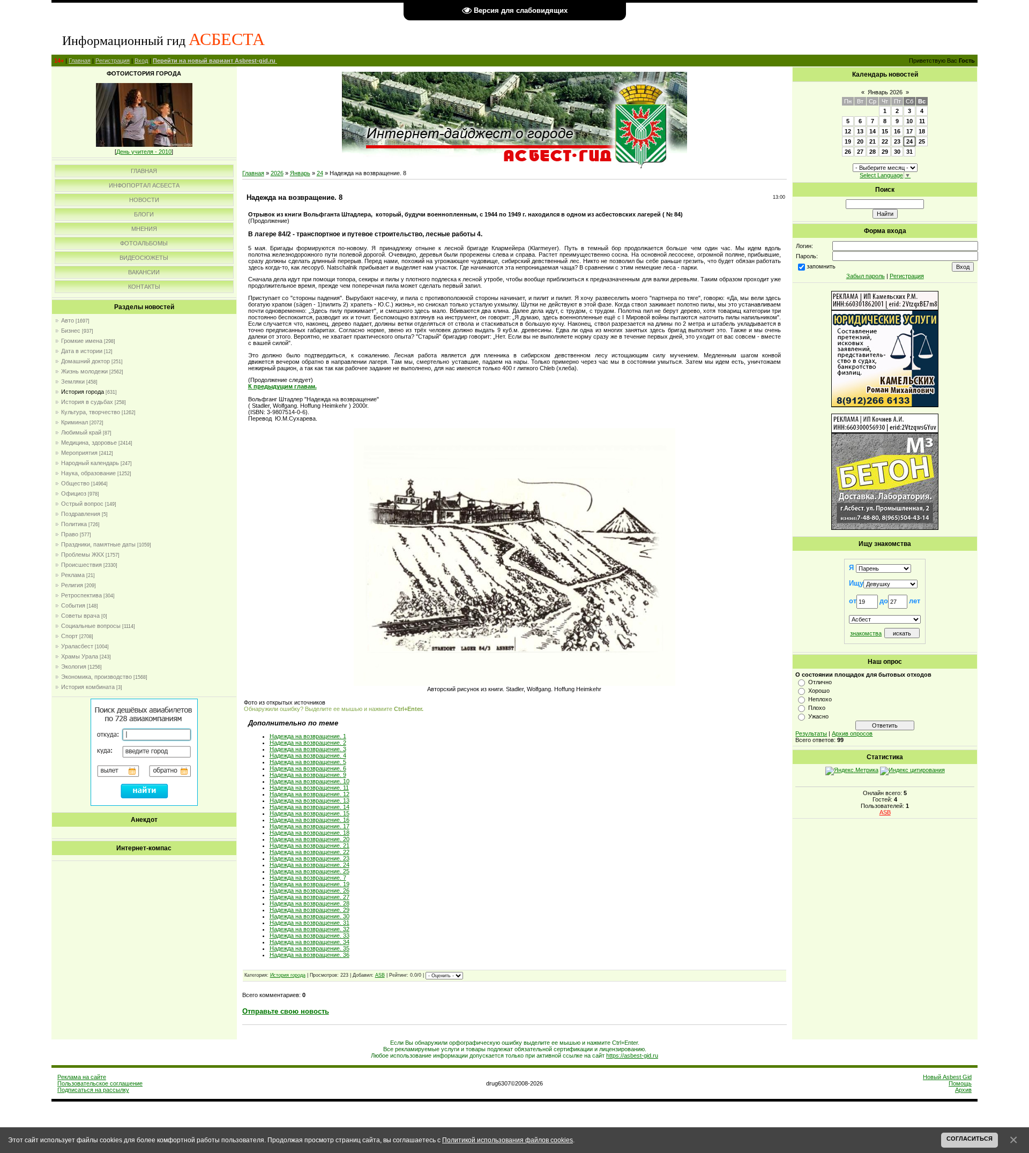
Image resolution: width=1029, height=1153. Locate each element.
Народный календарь (90, 463)
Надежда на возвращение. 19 (309, 884)
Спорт (69, 636)
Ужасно (818, 716)
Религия (72, 585)
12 (848, 131)
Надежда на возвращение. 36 (309, 955)
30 (897, 151)
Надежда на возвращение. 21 (309, 845)
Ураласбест (77, 646)
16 (897, 131)
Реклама (73, 575)
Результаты (811, 733)
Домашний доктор (85, 361)
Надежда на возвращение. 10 (309, 781)
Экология (73, 666)
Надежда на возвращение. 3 (308, 749)
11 (922, 121)
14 (872, 131)
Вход (141, 60)
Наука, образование (88, 473)
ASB (380, 975)
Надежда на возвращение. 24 (309, 865)
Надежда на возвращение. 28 (309, 903)
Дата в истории (81, 351)
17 (909, 131)
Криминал (74, 422)
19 (848, 141)
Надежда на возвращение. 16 (309, 820)
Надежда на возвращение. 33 (309, 935)
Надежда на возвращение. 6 (308, 768)
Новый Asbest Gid (947, 1077)
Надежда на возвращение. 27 (309, 897)
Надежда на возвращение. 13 (309, 800)
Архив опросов (852, 733)
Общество (75, 483)
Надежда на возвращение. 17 (309, 826)
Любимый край (81, 432)
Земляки (73, 381)
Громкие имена (81, 341)
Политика (74, 524)
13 (860, 131)
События (73, 605)
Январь (300, 173)
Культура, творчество (90, 412)
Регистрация (112, 60)
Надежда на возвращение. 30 (309, 916)
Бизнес (70, 330)
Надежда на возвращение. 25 (309, 871)
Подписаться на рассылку (93, 1090)
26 (848, 151)
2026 (277, 173)
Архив (963, 1090)
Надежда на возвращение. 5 (308, 762)
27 (860, 151)
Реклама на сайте (81, 1077)
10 (909, 121)
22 (885, 141)
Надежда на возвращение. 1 (308, 736)
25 (922, 141)
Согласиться (969, 1138)
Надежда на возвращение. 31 (309, 922)
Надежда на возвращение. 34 (309, 942)
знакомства (866, 633)
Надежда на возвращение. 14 (309, 807)
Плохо (816, 708)
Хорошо (819, 690)
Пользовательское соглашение (100, 1083)
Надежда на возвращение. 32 (309, 929)
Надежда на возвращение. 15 (309, 813)
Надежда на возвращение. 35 (309, 948)
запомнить (821, 266)
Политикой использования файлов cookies (507, 1139)
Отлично (820, 682)
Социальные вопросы (91, 626)
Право (69, 534)
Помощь (960, 1083)
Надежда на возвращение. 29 (309, 910)
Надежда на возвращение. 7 (308, 877)
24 (320, 173)
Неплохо (820, 699)
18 (922, 131)
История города (82, 391)
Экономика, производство (96, 676)
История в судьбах (87, 402)
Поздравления (80, 514)
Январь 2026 (885, 92)
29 (885, 151)
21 (872, 141)
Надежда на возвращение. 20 (309, 839)
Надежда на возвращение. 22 (309, 852)
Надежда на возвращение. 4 (308, 755)
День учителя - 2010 (144, 151)
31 (909, 151)
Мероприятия (79, 453)
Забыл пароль (865, 276)
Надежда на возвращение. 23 (309, 858)
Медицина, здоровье (89, 442)
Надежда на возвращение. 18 (309, 832)
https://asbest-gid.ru (632, 1055)
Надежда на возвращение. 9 (308, 775)
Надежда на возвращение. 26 (309, 890)
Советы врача (80, 615)
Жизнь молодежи (84, 371)
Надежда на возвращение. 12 (309, 794)
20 (860, 141)
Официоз (73, 493)
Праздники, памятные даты (98, 544)
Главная (80, 60)
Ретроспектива (81, 595)
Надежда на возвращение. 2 (308, 742)
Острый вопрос (82, 503)
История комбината (88, 687)
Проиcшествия (81, 564)
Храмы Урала (79, 656)
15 (885, 131)
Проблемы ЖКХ (82, 554)
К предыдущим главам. (282, 386)
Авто (67, 320)
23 (897, 141)
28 (872, 151)
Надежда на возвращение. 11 (309, 787)
